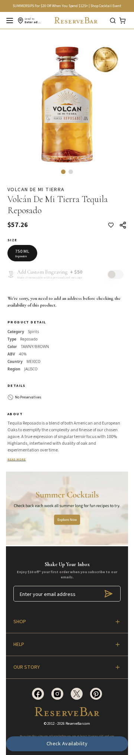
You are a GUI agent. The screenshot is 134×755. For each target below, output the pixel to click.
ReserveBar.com (78, 723)
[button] (63, 172)
